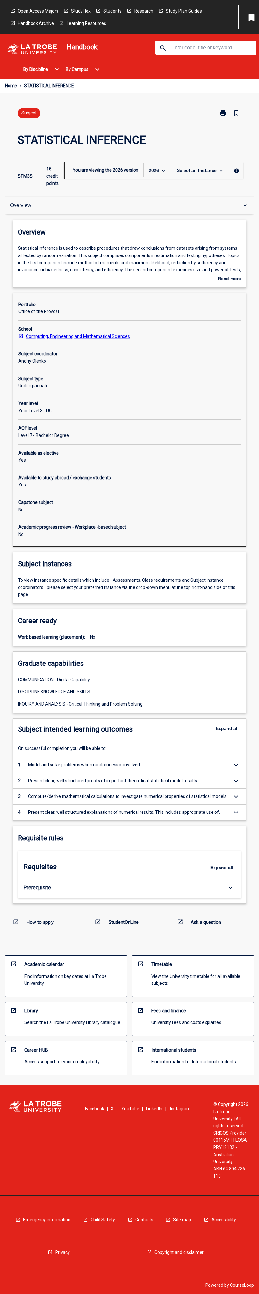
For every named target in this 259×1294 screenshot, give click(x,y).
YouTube (130, 1108)
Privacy (62, 1252)
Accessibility (223, 1219)
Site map (182, 1219)
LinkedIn (154, 1108)
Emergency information (46, 1219)
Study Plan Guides (184, 11)
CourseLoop (242, 1285)
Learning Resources (86, 23)
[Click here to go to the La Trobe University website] (32, 50)
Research (143, 11)
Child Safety (103, 1219)
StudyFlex (81, 11)
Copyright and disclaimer (179, 1252)
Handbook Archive (36, 23)
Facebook (94, 1108)
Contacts (144, 1219)
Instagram (180, 1108)
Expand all (227, 728)
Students (112, 11)
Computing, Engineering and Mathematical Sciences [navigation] (78, 336)
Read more (229, 279)
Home (11, 85)
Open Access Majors (38, 11)
